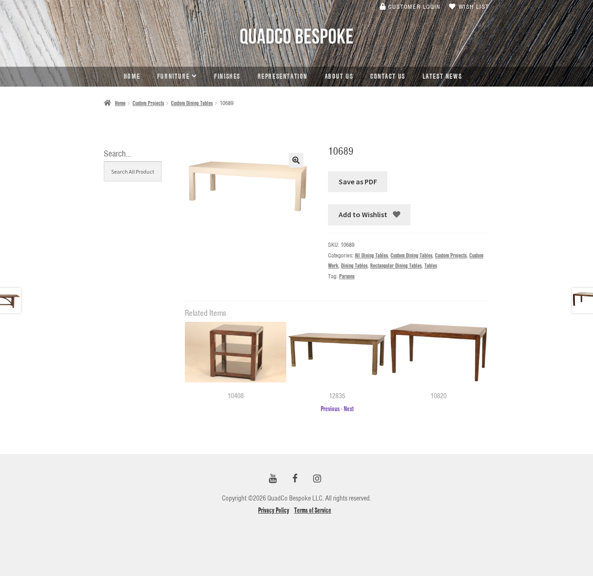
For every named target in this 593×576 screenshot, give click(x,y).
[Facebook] (294, 479)
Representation (283, 76)
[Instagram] (317, 479)
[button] (296, 160)
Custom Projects (148, 103)
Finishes (227, 76)
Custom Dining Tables (192, 103)
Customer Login (413, 6)
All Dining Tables (371, 255)
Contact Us (387, 76)
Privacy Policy (273, 510)
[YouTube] (272, 479)
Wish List (472, 6)
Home (132, 76)
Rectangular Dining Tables (396, 265)
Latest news (442, 76)
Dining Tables (354, 265)
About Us (339, 76)
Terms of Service (312, 510)
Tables (430, 265)
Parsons (346, 276)
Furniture (173, 76)
